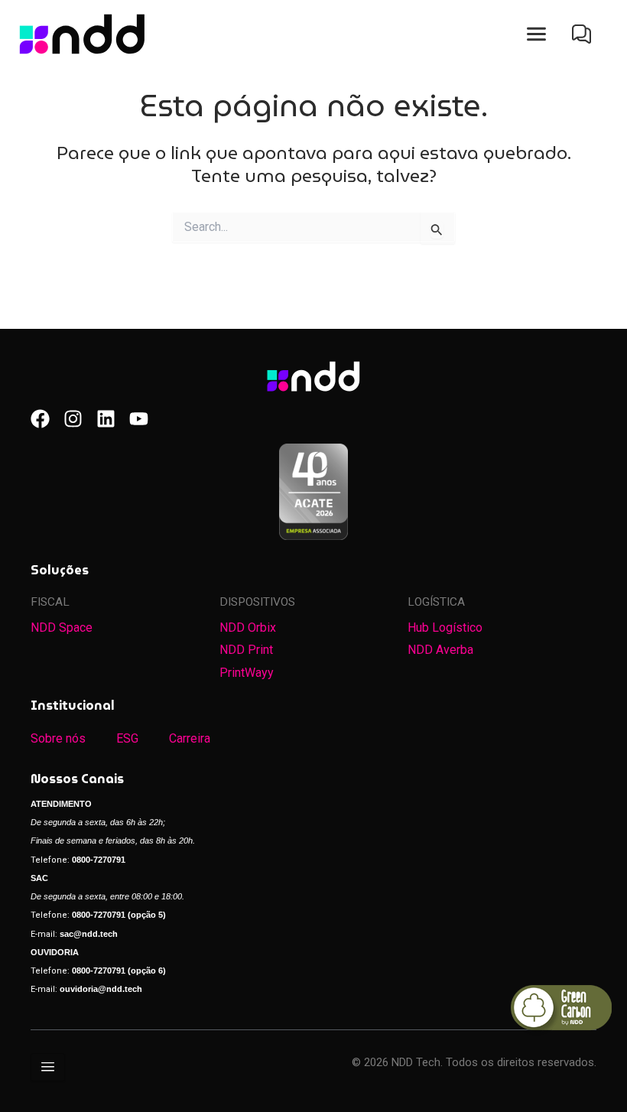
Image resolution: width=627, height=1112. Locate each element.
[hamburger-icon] (48, 1067)
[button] (536, 34)
